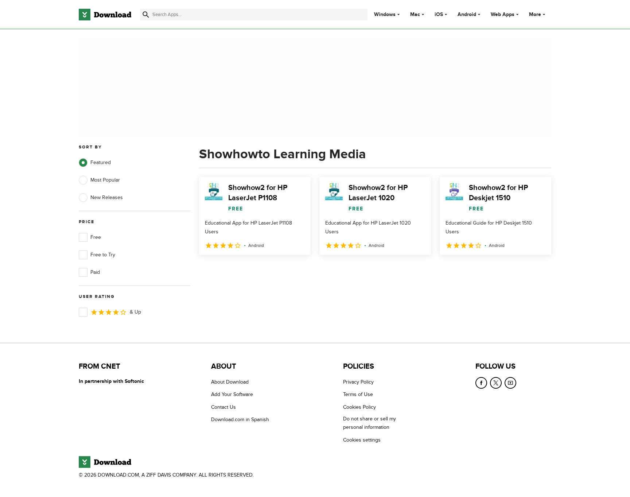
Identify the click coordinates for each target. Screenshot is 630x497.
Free (95, 237)
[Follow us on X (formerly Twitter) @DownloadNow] (496, 383)
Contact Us (223, 407)
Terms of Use (358, 394)
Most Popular (105, 180)
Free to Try (102, 255)
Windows (385, 14)
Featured (100, 162)
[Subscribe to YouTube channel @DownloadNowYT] (510, 383)
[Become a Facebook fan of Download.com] (481, 383)
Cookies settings (362, 440)
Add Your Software (232, 394)
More (535, 14)
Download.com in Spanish (240, 419)
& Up (135, 312)
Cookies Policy (359, 407)
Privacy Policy (358, 382)
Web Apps (502, 14)
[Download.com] (105, 14)
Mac (415, 14)
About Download (230, 382)
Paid (95, 272)
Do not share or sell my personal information (369, 423)
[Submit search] (146, 14)
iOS (439, 14)
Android (467, 14)
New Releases (106, 197)
